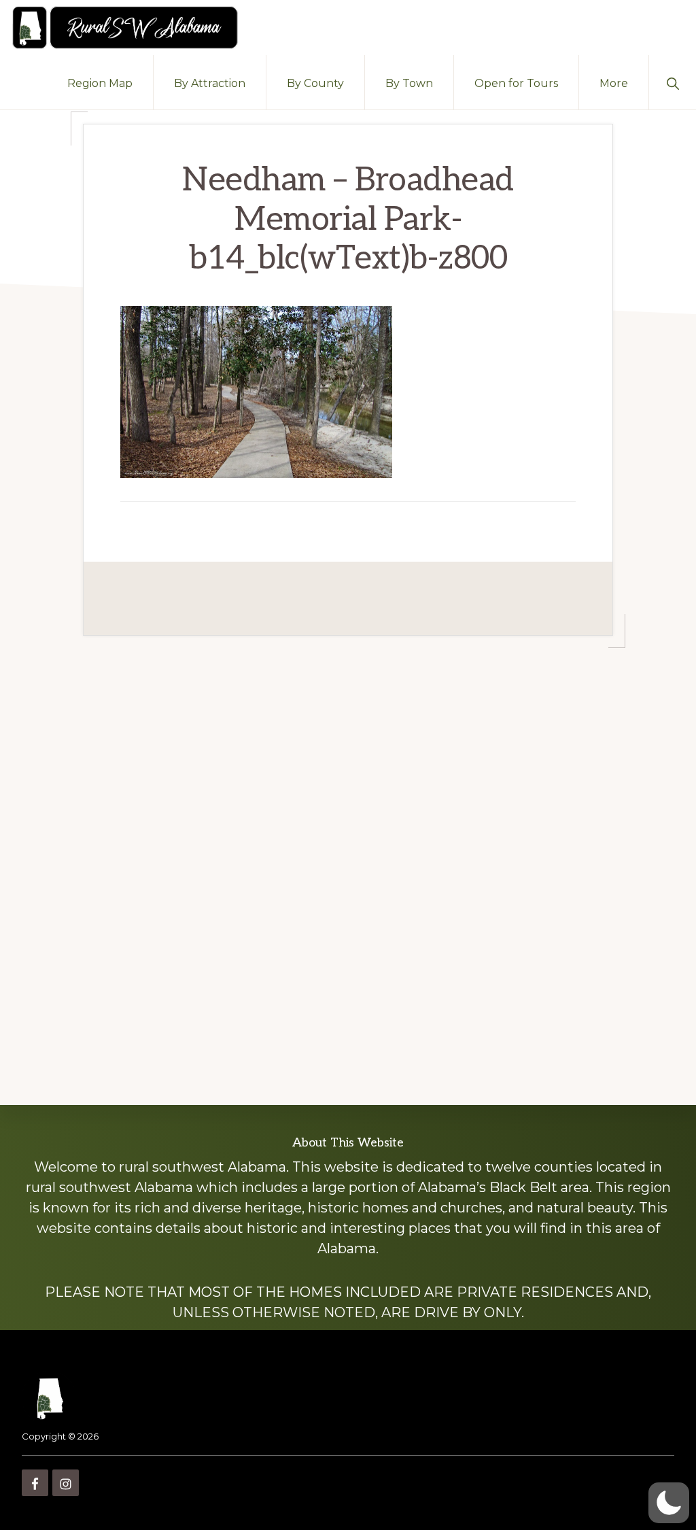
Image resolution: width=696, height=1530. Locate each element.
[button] (672, 82)
